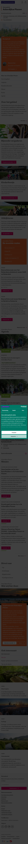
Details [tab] (14, 410)
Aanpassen (13, 436)
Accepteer (14, 432)
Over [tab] (23, 410)
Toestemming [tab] (5, 410)
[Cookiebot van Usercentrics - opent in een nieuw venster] (21, 407)
